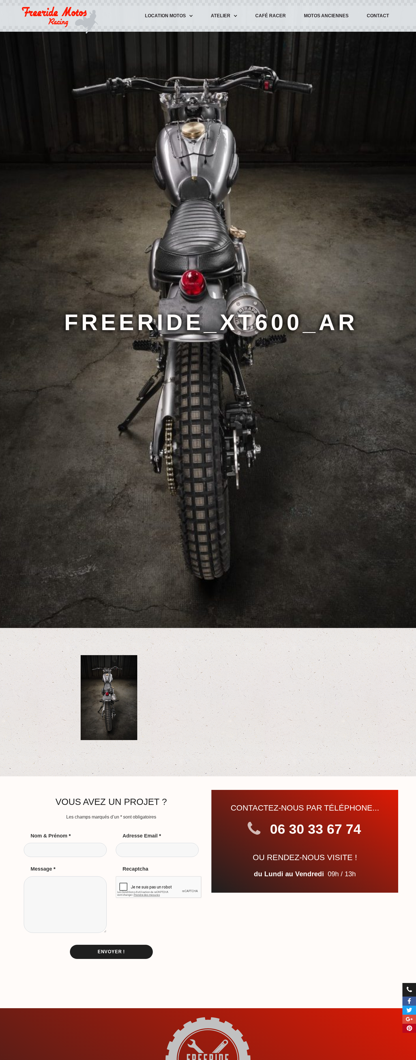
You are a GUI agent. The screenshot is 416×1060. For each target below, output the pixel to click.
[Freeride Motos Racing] (58, 16)
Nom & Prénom (51, 836)
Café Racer (270, 15)
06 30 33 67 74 (313, 829)
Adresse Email (142, 836)
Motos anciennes (326, 15)
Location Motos (165, 15)
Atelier (220, 15)
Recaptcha (135, 869)
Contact (378, 15)
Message (43, 869)
